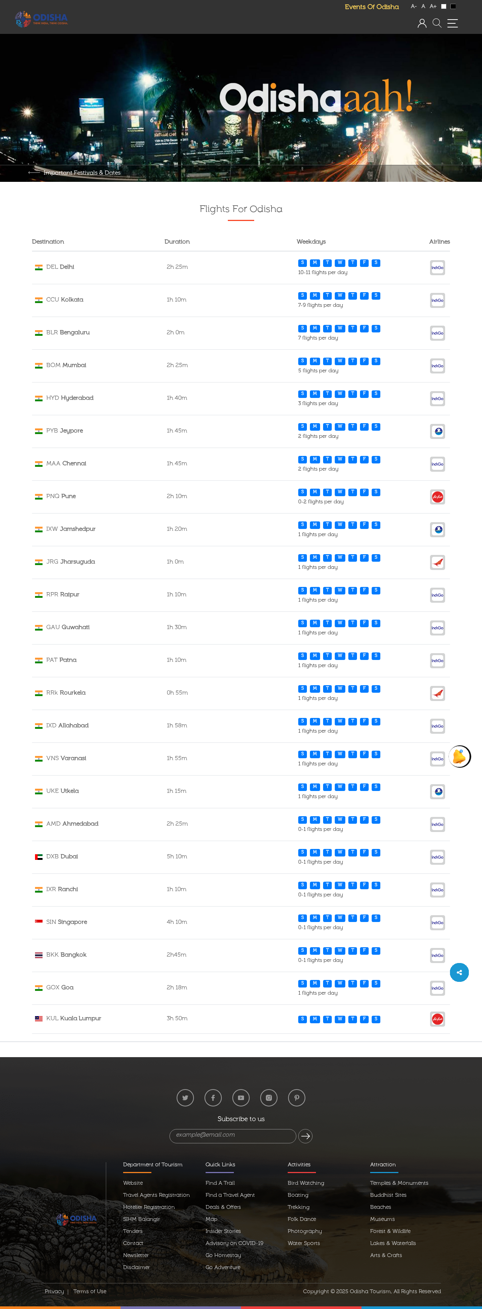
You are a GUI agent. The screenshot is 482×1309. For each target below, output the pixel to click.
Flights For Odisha (241, 210)
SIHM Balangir (141, 1219)
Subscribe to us (241, 1120)
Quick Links (220, 1165)
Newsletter (136, 1256)
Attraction (383, 1165)
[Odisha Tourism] (41, 20)
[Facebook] (213, 1098)
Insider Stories (223, 1231)
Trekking (299, 1207)
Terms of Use (89, 1292)
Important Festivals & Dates (82, 174)
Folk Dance (302, 1219)
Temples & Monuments (399, 1183)
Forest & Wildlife (390, 1231)
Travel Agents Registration (156, 1195)
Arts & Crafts (386, 1256)
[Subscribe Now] (305, 1136)
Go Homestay (223, 1256)
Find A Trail (220, 1183)
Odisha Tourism (370, 1292)
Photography (305, 1231)
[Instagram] (269, 1098)
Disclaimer (136, 1268)
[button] (422, 23)
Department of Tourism (153, 1165)
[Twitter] (185, 1098)
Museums (382, 1219)
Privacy (54, 1292)
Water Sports (304, 1244)
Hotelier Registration (149, 1207)
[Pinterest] (297, 1098)
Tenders (133, 1231)
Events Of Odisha (372, 8)
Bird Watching (306, 1183)
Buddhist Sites (388, 1195)
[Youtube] (241, 1098)
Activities (299, 1165)
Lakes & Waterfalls (393, 1244)
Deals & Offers (223, 1207)
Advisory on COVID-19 (235, 1244)
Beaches (380, 1207)
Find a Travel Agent (230, 1195)
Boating (298, 1195)
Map (211, 1219)
